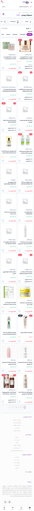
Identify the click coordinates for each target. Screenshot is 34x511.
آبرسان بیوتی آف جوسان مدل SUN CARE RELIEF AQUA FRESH (9, 90)
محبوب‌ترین (15, 34)
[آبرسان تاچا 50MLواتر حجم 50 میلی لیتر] (25, 109)
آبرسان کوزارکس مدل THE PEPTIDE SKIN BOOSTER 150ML (26, 183)
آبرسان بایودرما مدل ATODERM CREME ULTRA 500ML (25, 90)
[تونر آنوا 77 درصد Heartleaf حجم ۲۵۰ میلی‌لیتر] (25, 351)
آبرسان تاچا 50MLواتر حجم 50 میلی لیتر (26, 121)
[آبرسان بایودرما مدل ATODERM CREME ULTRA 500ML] (25, 78)
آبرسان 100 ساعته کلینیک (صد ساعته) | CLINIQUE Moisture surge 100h (26, 58)
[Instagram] (9, 502)
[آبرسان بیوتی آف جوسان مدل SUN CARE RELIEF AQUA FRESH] (9, 78)
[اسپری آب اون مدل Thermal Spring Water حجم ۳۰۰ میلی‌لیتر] (25, 231)
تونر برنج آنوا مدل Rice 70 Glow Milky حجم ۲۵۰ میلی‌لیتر (25, 393)
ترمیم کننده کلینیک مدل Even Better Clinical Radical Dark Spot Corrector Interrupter (9, 333)
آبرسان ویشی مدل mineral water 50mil (10, 213)
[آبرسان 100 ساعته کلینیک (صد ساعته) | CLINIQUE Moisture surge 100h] (25, 46)
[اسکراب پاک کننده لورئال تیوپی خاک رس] (9, 261)
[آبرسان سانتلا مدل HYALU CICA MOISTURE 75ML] (9, 109)
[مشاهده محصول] (19, 68)
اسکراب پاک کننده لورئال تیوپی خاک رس (9, 272)
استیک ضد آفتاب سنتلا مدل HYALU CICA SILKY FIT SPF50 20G (26, 273)
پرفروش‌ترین (22, 34)
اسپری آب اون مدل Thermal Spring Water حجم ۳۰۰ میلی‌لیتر (25, 243)
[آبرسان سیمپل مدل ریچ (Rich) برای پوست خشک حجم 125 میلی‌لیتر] (25, 140)
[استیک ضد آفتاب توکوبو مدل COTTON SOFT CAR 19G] (9, 231)
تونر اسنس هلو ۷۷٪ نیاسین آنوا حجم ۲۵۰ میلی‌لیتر (9, 363)
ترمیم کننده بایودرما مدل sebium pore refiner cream (9, 303)
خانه (31, 12)
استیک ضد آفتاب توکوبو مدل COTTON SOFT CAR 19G (10, 243)
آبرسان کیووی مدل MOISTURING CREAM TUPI (10, 183)
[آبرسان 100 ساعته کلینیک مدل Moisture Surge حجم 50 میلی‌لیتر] (9, 46)
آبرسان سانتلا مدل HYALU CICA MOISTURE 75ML (9, 121)
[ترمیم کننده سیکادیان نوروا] (25, 322)
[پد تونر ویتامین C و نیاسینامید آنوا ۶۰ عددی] (25, 292)
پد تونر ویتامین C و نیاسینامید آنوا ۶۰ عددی (26, 303)
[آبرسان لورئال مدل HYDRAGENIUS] (25, 201)
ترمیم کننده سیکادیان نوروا (26, 332)
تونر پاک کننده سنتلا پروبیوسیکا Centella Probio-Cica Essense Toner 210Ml (9, 393)
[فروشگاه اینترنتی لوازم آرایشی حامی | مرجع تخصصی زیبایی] (26, 2)
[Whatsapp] (5, 502)
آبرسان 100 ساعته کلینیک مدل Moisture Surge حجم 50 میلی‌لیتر (9, 58)
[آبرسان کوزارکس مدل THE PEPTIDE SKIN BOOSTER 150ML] (25, 171)
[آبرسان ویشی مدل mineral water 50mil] (9, 201)
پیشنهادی (30, 34)
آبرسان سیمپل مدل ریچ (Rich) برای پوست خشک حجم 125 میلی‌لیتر (25, 152)
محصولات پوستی (25, 12)
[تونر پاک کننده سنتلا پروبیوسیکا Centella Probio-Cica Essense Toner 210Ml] (9, 381)
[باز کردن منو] (31, 2)
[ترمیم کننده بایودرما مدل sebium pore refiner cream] (9, 292)
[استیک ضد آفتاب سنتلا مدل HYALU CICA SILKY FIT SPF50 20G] (25, 261)
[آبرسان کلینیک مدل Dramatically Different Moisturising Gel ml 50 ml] (9, 140)
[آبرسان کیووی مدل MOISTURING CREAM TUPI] (9, 171)
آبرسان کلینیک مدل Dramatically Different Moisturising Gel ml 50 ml (9, 152)
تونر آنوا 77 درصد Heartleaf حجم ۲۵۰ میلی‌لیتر (25, 363)
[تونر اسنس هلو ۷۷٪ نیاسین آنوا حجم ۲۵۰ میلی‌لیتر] (9, 351)
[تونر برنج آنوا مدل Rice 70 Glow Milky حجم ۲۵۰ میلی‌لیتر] (25, 381)
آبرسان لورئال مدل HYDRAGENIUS (28, 213)
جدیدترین (8, 34)
